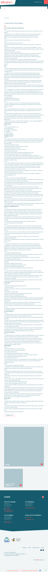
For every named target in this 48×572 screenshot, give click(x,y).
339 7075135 (7, 509)
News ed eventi (38, 2)
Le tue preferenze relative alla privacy (29, 570)
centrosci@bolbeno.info (8, 510)
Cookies (42, 547)
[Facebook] (41, 550)
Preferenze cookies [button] (35, 547)
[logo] (8, 3)
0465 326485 (7, 508)
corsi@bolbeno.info (29, 519)
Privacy (29, 547)
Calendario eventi (9, 415)
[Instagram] (43, 550)
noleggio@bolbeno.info (8, 511)
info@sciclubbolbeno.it (30, 508)
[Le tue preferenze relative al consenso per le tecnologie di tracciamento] (46, 570)
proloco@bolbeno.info (8, 522)
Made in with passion (38, 560)
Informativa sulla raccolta (12, 570)
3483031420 (29, 517)
